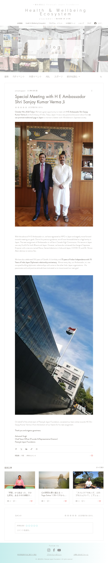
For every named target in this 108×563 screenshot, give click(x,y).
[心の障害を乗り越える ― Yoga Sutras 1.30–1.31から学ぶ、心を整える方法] (54, 480)
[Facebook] (54, 550)
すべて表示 (100, 467)
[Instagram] (49, 550)
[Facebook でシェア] (16, 449)
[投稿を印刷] (37, 449)
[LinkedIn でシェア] (26, 449)
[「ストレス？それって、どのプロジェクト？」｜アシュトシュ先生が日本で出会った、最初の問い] (88, 480)
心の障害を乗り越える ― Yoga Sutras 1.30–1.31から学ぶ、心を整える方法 (53, 494)
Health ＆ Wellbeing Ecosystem (56, 12)
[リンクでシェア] (31, 449)
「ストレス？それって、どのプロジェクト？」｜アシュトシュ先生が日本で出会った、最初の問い (88, 494)
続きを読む (72, 77)
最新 (6, 77)
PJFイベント (19, 77)
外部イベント (35, 77)
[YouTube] (59, 550)
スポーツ (58, 77)
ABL (48, 77)
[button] (101, 76)
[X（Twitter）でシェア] (21, 449)
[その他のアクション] (91, 90)
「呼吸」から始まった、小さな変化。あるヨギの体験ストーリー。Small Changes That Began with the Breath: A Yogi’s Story (19, 494)
